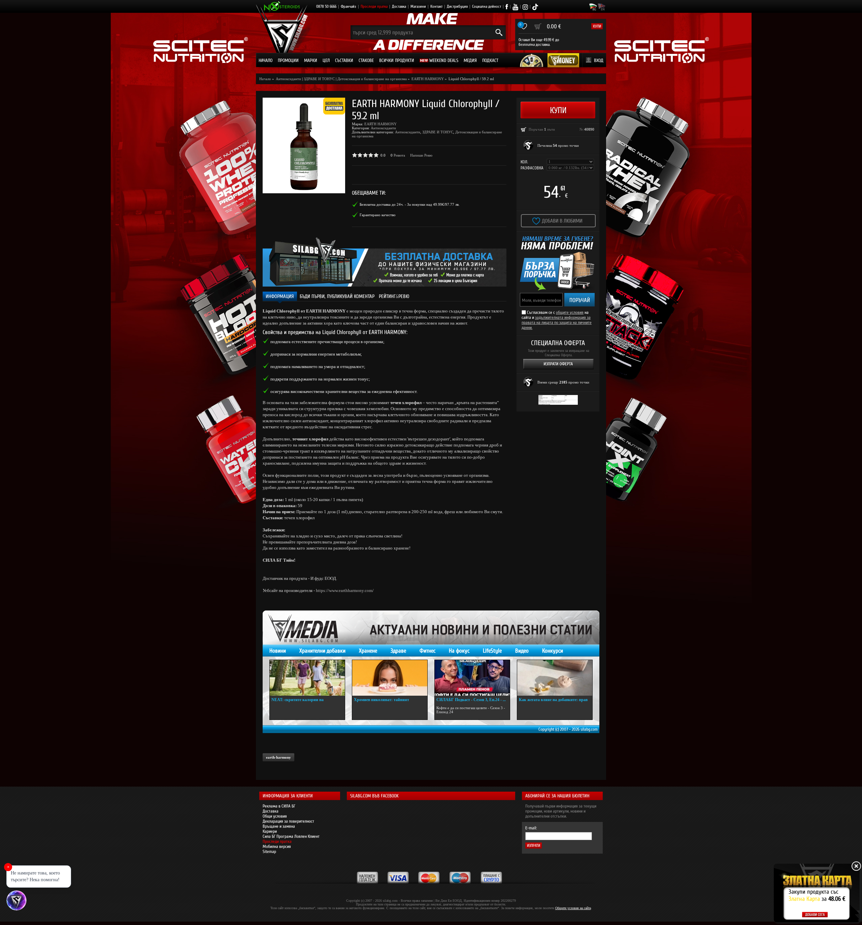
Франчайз (348, 6)
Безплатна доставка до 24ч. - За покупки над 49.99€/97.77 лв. (410, 204)
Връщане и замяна (279, 826)
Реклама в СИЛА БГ (279, 805)
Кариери (270, 831)
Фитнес (427, 651)
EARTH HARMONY (380, 124)
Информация (280, 296)
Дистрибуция (457, 6)
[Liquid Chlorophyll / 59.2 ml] (304, 145)
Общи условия (275, 816)
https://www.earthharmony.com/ (345, 590)
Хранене (368, 651)
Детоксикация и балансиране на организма (372, 79)
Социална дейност (486, 6)
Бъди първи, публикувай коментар (337, 296)
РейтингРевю (394, 296)
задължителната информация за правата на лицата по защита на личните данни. (557, 322)
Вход (598, 60)
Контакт (436, 6)
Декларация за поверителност (288, 821)
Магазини (418, 6)
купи (597, 26)
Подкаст (490, 60)
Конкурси (552, 651)
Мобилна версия (277, 846)
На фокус (459, 651)
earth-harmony (278, 757)
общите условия (570, 312)
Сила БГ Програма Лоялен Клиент (291, 836)
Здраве (398, 651)
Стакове (366, 60)
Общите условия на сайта (573, 908)
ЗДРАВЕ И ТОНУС (319, 79)
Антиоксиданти (383, 128)
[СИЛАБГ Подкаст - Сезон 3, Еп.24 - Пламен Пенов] (472, 678)
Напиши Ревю (421, 155)
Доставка (399, 6)
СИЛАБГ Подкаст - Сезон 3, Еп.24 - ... (471, 699)
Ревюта (399, 155)
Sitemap (269, 851)
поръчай (579, 300)
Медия (470, 60)
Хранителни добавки (322, 651)
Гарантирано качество (378, 215)
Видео (522, 651)
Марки (310, 60)
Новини (277, 651)
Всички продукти (396, 60)
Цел (326, 60)
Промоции (288, 60)
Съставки (344, 60)
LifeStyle (492, 651)
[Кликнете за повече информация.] (528, 145)
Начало (265, 60)
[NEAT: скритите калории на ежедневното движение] (307, 678)
